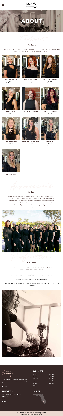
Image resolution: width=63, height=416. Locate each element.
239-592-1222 (5, 401)
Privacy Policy (42, 412)
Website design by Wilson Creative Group (30, 414)
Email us (4, 399)
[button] (5, 324)
